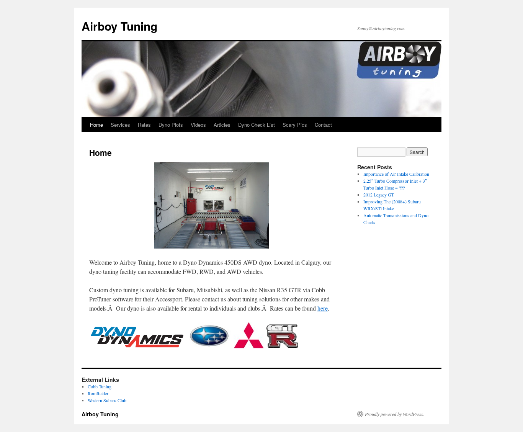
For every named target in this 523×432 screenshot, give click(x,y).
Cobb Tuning (99, 386)
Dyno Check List (256, 124)
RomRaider (98, 393)
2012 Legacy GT (378, 194)
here (322, 308)
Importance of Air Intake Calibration (396, 174)
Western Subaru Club (107, 400)
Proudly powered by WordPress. (394, 414)
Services (120, 124)
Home (96, 124)
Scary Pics (295, 124)
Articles (222, 124)
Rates (144, 124)
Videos (198, 124)
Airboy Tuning (119, 26)
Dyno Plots (171, 124)
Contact (323, 124)
